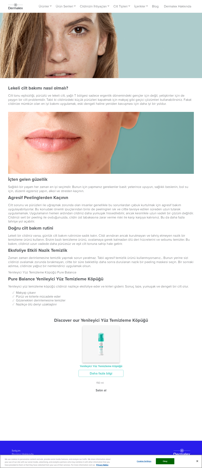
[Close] (197, 461)
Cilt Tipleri (120, 6)
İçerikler (139, 6)
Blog (155, 6)
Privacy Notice (102, 465)
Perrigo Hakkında (23, 454)
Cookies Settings (144, 461)
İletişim (16, 450)
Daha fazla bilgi (101, 373)
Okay (165, 461)
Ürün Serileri (64, 6)
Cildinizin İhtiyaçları (93, 6)
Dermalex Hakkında (177, 6)
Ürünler (44, 6)
